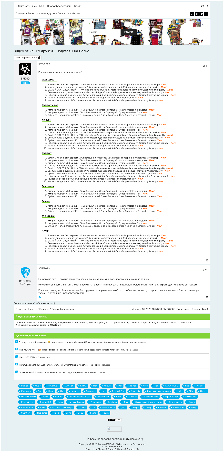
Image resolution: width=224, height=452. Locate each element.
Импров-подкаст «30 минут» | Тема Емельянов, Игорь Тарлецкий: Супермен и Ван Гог (94, 112)
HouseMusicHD (28, 396)
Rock (118, 396)
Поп (95, 385)
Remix (45, 396)
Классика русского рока (159, 391)
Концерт (75, 391)
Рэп (39, 391)
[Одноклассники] (197, 14)
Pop (156, 385)
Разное (46, 201)
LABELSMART (49, 79)
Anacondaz (96, 402)
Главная (20, 13)
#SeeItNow (55, 325)
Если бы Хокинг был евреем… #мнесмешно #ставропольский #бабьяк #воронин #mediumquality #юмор (103, 84)
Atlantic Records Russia (80, 396)
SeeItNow (25, 413)
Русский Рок (118, 391)
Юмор (45, 230)
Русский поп (103, 396)
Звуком (192, 284)
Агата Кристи (108, 407)
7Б (93, 407)
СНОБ (80, 413)
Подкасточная (50, 105)
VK (104, 391)
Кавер (148, 407)
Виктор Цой (45, 402)
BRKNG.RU (112, 284)
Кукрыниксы (27, 407)
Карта (77, 6)
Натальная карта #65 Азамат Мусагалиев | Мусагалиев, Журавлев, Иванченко (59, 365)
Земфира (112, 402)
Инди (50, 391)
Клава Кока (178, 407)
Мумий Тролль (77, 402)
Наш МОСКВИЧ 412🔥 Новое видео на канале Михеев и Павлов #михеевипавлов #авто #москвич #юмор (73, 350)
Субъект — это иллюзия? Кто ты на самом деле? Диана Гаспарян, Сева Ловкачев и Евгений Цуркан (101, 115)
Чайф (193, 407)
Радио (106, 413)
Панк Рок (132, 396)
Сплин (83, 407)
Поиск (128, 32)
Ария (42, 407)
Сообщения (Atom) (44, 303)
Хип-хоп (69, 385)
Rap (187, 385)
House (203, 391)
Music (38, 385)
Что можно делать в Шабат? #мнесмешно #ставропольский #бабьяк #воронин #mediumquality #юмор (102, 100)
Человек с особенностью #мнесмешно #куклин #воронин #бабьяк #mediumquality (92, 97)
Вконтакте (91, 391)
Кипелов (162, 407)
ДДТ (124, 407)
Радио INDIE (140, 284)
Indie (180, 391)
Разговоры (48, 186)
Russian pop (190, 396)
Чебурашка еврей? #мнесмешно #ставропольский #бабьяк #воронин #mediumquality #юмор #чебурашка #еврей (108, 95)
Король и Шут (171, 396)
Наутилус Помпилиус (62, 407)
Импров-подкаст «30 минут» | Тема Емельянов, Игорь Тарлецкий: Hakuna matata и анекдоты (97, 109)
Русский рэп (27, 402)
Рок (120, 385)
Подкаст (46, 153)
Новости (32, 309)
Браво (192, 402)
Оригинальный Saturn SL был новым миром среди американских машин (57, 372)
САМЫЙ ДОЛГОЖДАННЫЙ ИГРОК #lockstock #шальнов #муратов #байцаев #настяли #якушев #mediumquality (106, 89)
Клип (126, 402)
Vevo (145, 385)
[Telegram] (201, 14)
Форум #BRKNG (106, 444)
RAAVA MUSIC (171, 385)
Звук (68, 413)
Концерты (26, 391)
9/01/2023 (44, 64)
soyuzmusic (53, 385)
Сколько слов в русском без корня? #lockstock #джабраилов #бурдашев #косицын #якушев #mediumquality (105, 92)
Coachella (135, 391)
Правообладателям (59, 6)
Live (62, 391)
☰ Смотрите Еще (25, 6)
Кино (60, 402)
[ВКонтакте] (192, 14)
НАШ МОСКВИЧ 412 (29, 357)
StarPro (58, 396)
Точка (56, 413)
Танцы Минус (175, 402)
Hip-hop (132, 385)
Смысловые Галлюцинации (148, 402)
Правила (44, 309)
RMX (191, 391)
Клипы (83, 385)
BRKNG (25, 78)
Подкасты (42, 413)
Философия (48, 216)
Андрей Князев (150, 396)
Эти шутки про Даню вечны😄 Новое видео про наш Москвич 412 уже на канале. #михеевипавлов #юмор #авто (77, 342)
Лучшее (46, 119)
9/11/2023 (44, 268)
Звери (136, 407)
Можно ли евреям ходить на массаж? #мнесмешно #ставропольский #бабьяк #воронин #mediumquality (103, 87)
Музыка (108, 385)
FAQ (41, 6)
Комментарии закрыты (25, 57)
